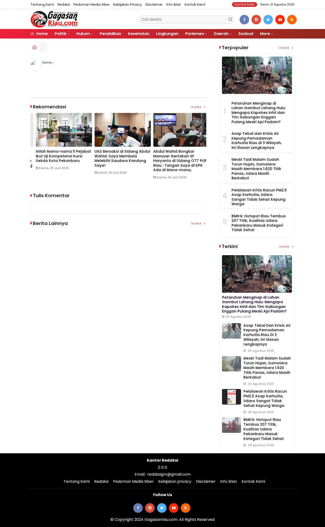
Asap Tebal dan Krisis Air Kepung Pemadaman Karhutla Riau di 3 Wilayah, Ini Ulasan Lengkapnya (256, 140)
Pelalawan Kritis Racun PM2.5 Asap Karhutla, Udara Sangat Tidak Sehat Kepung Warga (259, 197)
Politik (60, 33)
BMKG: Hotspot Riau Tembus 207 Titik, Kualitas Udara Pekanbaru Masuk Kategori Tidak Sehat (258, 223)
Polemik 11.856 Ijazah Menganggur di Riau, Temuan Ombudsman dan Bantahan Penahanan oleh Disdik (117, 158)
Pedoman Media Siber (92, 4)
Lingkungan (167, 33)
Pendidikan (110, 33)
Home (41, 33)
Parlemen (194, 33)
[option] (59, 148)
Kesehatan (138, 33)
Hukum (83, 33)
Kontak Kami (195, 4)
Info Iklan (173, 4)
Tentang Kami (42, 4)
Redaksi (64, 4)
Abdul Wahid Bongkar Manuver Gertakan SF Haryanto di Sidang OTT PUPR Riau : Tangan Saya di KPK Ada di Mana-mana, (58, 160)
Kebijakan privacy (127, 4)
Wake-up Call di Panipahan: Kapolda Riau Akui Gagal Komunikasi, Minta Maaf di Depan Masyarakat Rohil (174, 158)
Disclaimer (154, 4)
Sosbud (245, 33)
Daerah (221, 33)
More (265, 33)
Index (197, 107)
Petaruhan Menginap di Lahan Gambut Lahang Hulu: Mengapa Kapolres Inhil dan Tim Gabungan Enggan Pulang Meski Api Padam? (258, 112)
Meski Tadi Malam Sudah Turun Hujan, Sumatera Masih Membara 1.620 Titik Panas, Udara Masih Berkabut (256, 169)
